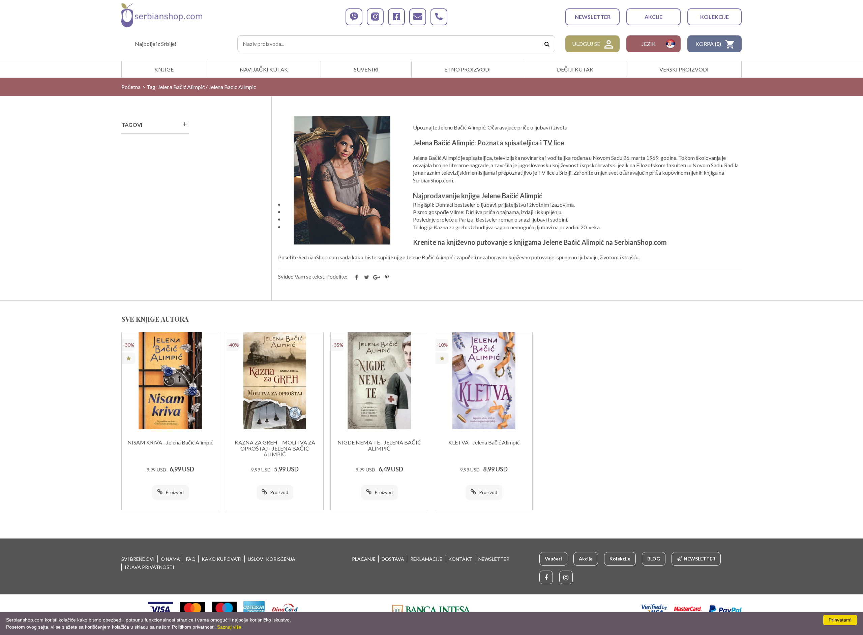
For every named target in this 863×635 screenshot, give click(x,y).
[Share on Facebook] (357, 277)
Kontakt (460, 559)
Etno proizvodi (467, 69)
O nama (170, 559)
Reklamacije (426, 559)
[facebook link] (396, 16)
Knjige (164, 69)
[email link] (417, 16)
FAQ (191, 559)
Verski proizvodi (684, 69)
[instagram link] (375, 16)
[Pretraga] (546, 43)
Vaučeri (553, 558)
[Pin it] (387, 277)
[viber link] (354, 16)
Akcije (653, 16)
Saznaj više (229, 627)
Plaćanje (364, 559)
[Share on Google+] (377, 277)
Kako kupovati (222, 559)
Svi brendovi (138, 559)
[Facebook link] (546, 577)
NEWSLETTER (593, 16)
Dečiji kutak (575, 69)
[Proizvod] (170, 380)
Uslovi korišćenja (271, 559)
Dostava (393, 559)
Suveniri (366, 69)
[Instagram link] (566, 577)
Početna (131, 87)
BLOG (653, 558)
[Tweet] (367, 277)
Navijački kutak (264, 69)
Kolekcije (714, 16)
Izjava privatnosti (149, 567)
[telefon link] (438, 16)
